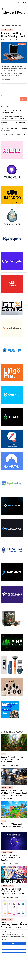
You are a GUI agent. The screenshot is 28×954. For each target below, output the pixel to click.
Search (3, 96)
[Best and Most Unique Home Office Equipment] (14, 52)
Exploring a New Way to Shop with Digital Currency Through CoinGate (12, 857)
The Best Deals (14, 12)
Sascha (6, 39)
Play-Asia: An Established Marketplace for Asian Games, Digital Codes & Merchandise (13, 891)
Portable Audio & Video (7, 885)
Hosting (4, 754)
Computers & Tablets (7, 29)
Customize (14, 947)
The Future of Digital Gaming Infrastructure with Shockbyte (12, 825)
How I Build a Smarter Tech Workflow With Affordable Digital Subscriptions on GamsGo (14, 793)
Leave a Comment (5, 79)
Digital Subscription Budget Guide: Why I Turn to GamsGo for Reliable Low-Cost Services (14, 924)
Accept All (14, 943)
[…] (24, 75)
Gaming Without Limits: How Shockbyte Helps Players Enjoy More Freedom (13, 759)
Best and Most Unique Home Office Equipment (13, 35)
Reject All (14, 951)
